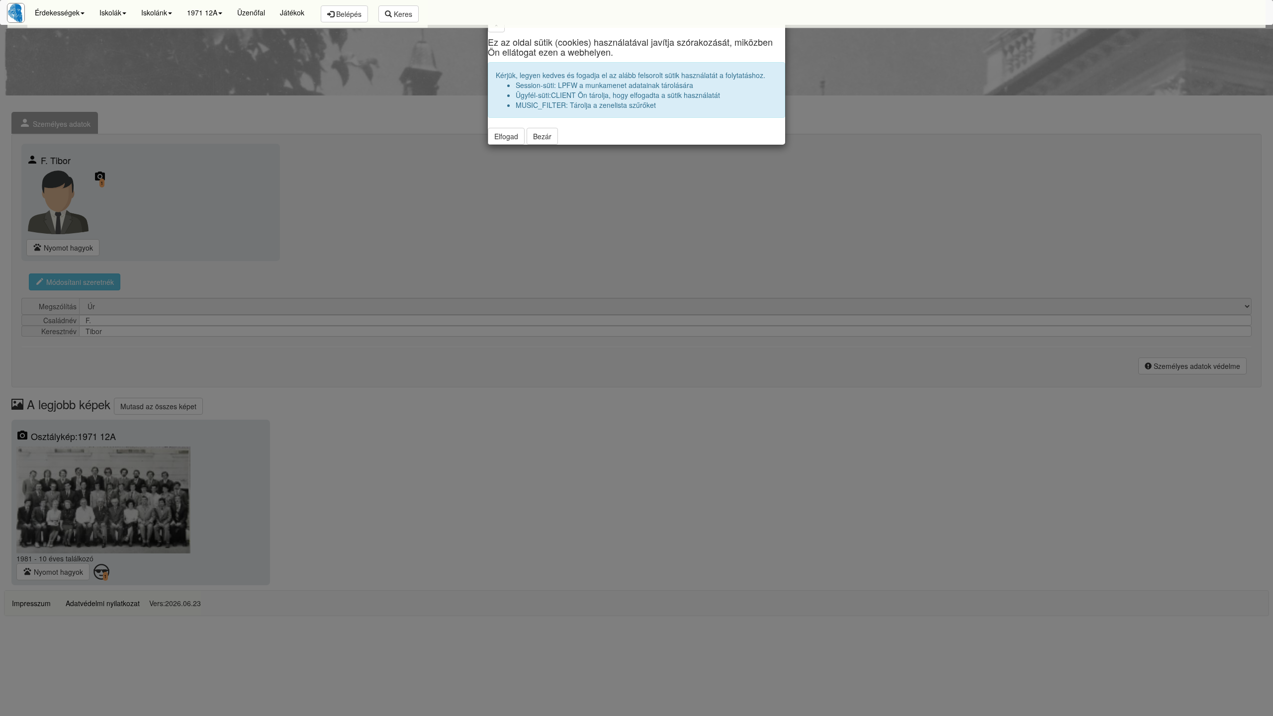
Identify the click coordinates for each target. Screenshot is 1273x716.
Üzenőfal (251, 12)
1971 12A (202, 12)
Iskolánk (154, 12)
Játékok (292, 12)
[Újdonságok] (15, 12)
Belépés (348, 14)
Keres (402, 14)
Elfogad (506, 136)
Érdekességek (57, 12)
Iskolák (110, 12)
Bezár (542, 136)
